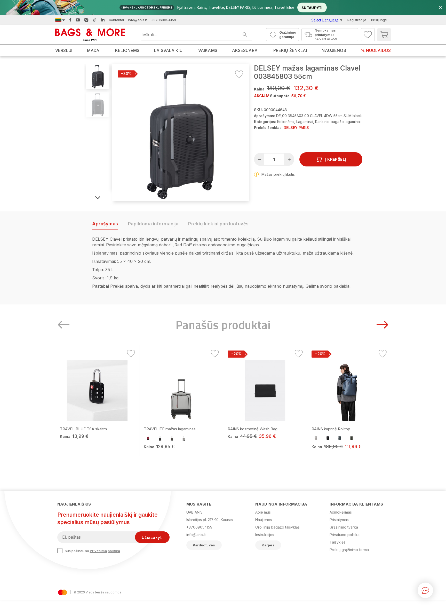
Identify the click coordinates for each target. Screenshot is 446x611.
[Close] (109, 271)
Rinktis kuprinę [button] (87, 331)
